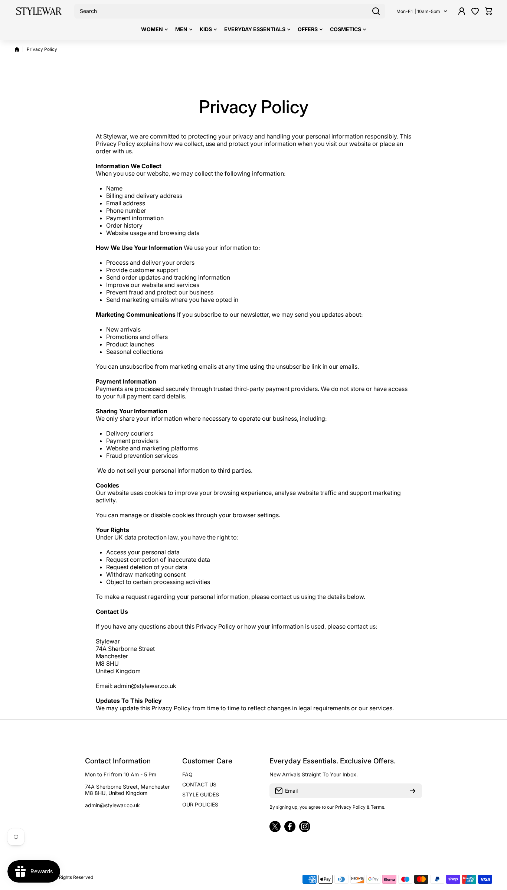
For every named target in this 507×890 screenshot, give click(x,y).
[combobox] (229, 11)
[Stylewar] (39, 11)
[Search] (376, 11)
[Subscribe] (412, 790)
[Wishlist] (475, 11)
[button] (488, 11)
